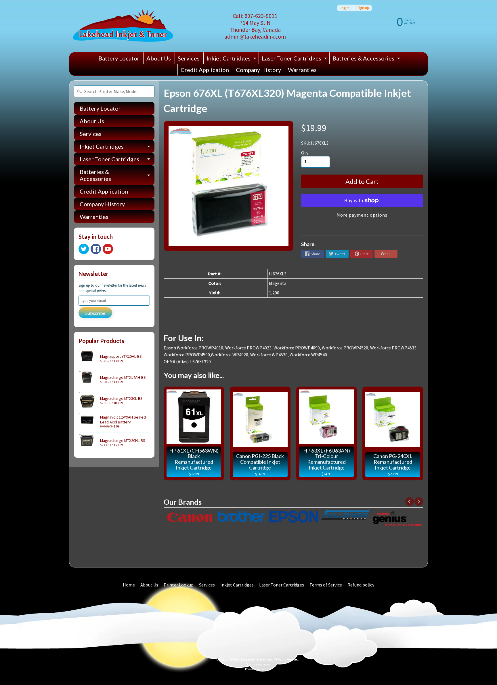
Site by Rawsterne (257, 664)
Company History (258, 69)
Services (189, 58)
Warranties (302, 69)
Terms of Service (325, 585)
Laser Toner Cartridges (295, 59)
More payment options (362, 215)
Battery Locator (118, 58)
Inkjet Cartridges (232, 59)
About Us (158, 58)
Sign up (363, 8)
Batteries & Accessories (367, 59)
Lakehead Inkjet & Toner (256, 659)
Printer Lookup (179, 585)
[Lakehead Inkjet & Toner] (123, 26)
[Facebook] (96, 249)
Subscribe (95, 313)
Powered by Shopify (258, 669)
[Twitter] (84, 249)
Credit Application (205, 69)
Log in (344, 8)
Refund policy (360, 585)
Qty (304, 153)
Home (129, 585)
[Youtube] (108, 249)
